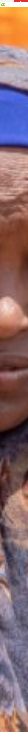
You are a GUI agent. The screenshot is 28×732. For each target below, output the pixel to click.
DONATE (21, 1)
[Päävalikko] (26, 4)
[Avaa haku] (22, 5)
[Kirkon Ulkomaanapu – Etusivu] (4, 4)
